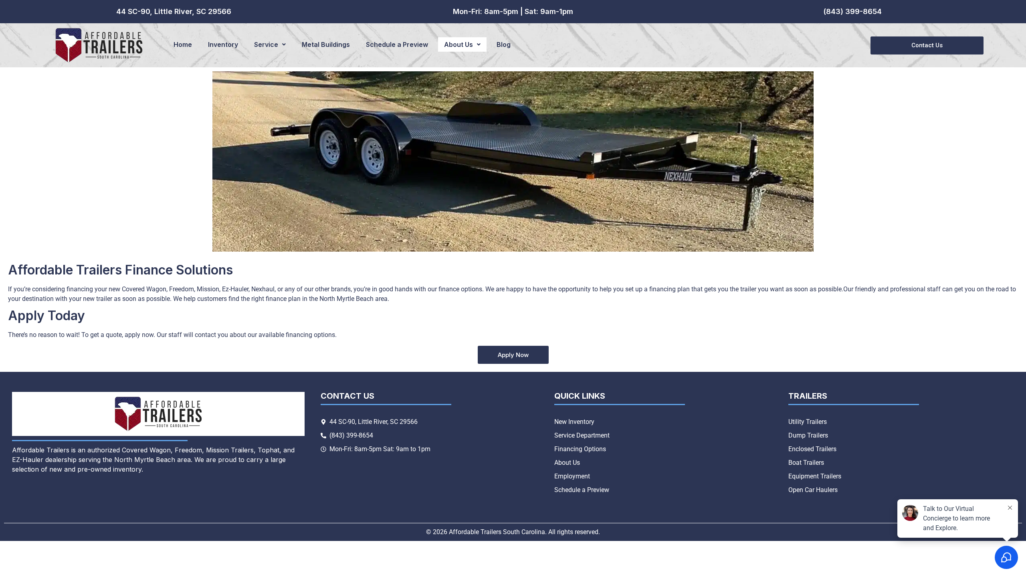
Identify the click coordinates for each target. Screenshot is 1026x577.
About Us (458, 44)
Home (183, 44)
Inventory (223, 44)
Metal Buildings (326, 44)
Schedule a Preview (397, 44)
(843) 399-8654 (852, 11)
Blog (504, 44)
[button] (270, 44)
